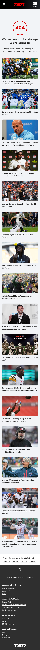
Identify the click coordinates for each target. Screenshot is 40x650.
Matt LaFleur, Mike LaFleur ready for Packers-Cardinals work (17, 297)
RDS (3, 632)
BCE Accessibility (8, 588)
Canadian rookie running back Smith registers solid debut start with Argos (17, 82)
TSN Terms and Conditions (12, 607)
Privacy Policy (7, 602)
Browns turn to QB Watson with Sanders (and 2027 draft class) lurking (18, 174)
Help (4, 594)
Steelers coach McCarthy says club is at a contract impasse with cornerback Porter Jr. (19, 389)
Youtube (24, 561)
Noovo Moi (6, 638)
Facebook (6, 561)
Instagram (15, 561)
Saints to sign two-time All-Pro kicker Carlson (17, 236)
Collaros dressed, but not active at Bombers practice (20, 113)
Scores (35, 6)
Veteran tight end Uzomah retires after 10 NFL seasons (19, 205)
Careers (12, 558)
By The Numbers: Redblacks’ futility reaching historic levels (16, 450)
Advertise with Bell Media (25, 558)
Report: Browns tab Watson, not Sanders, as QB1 (19, 512)
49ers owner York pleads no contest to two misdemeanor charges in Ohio (19, 328)
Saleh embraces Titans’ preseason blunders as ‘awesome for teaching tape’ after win (20, 144)
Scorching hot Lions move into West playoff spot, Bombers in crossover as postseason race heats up (19, 544)
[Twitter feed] (20, 569)
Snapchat (32, 561)
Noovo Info (6, 635)
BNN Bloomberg (8, 624)
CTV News (6, 618)
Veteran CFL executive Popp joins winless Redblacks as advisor (19, 481)
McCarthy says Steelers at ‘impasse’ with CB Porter (19, 266)
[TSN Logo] (19, 4)
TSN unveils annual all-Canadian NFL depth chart (20, 358)
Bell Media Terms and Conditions (14, 605)
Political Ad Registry (9, 610)
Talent (5, 558)
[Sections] (4, 4)
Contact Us (6, 591)
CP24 (4, 621)
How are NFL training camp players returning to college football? (16, 420)
